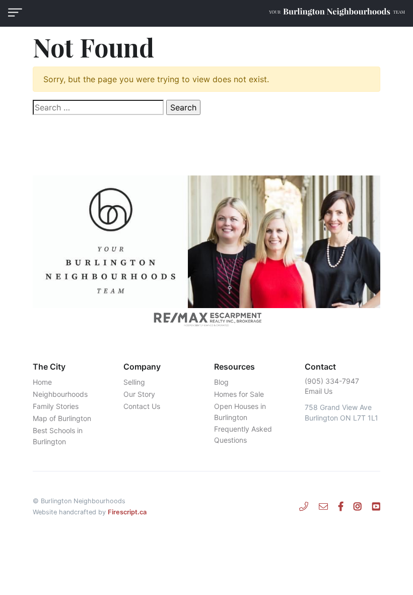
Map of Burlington (62, 418)
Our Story (139, 394)
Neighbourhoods (60, 394)
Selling (134, 382)
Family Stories (56, 406)
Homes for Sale (239, 394)
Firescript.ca (127, 512)
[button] (15, 12)
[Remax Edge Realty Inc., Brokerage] (206, 319)
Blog (221, 382)
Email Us (318, 391)
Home (42, 382)
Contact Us (141, 406)
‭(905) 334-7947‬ (332, 381)
